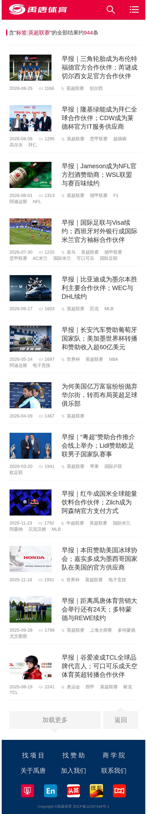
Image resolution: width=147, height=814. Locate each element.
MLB (109, 308)
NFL (37, 201)
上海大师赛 (101, 630)
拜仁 (32, 144)
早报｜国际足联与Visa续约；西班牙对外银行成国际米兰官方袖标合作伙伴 (99, 231)
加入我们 (73, 770)
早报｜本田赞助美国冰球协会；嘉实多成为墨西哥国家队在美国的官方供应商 (99, 559)
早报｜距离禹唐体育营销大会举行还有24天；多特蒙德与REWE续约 (99, 609)
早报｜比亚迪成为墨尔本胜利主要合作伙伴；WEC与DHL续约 (99, 288)
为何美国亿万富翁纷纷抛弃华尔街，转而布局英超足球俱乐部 (99, 395)
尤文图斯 (18, 636)
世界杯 (73, 359)
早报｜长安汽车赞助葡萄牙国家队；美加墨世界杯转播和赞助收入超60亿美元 (99, 338)
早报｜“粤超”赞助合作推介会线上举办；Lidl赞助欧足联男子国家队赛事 (98, 445)
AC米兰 (40, 258)
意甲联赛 (99, 138)
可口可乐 (85, 258)
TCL (14, 692)
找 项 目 (33, 755)
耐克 (127, 686)
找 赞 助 (73, 755)
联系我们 (114, 770)
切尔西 (96, 88)
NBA (113, 359)
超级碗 (120, 138)
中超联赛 (75, 523)
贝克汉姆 (37, 529)
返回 (120, 719)
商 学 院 (114, 755)
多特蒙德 (126, 630)
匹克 (94, 308)
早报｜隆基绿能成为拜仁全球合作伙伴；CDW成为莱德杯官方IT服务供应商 (99, 118)
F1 (115, 195)
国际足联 (109, 258)
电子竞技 (41, 365)
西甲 (90, 686)
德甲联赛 (99, 195)
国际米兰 (62, 258)
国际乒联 (113, 466)
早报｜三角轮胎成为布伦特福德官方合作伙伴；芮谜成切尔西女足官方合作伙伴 (99, 67)
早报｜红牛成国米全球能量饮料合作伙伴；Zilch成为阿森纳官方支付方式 (99, 502)
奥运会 (73, 686)
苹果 (94, 466)
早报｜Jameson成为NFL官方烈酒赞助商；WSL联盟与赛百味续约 (99, 174)
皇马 (71, 252)
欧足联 (16, 472)
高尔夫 (16, 144)
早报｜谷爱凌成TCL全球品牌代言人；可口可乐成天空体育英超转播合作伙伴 (99, 666)
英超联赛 (75, 88)
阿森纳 (16, 529)
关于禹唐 (33, 770)
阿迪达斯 (18, 201)
